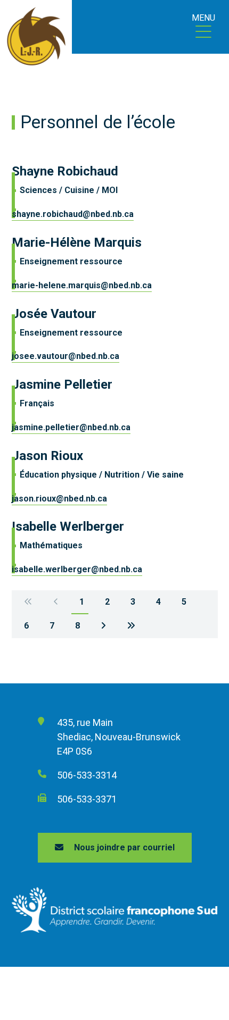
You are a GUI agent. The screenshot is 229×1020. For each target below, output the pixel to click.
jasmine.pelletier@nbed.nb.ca (71, 427)
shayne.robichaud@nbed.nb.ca (73, 214)
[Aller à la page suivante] (103, 626)
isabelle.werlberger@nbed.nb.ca (77, 569)
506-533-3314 (87, 775)
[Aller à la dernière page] (131, 626)
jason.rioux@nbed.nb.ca (59, 499)
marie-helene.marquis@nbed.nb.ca (82, 285)
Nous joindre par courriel (124, 847)
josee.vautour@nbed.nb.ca (65, 356)
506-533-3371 (87, 799)
